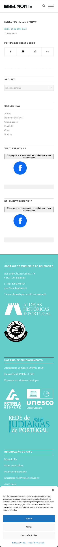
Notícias (8, 134)
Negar (29, 527)
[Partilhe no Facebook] (10, 51)
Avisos (7, 113)
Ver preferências (29, 535)
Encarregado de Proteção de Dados (21, 477)
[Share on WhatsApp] (35, 51)
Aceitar (29, 518)
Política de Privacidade (36, 542)
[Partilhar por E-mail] (47, 51)
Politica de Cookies (13, 465)
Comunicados (11, 121)
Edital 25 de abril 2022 (15, 28)
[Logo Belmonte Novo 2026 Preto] (24, 6)
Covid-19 (8, 125)
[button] (53, 490)
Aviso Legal (10, 483)
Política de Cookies (19, 542)
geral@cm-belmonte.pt (15, 287)
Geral (7, 130)
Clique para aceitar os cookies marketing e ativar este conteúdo (29, 156)
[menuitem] (42, 6)
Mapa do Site (10, 459)
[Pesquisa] (42, 6)
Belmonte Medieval (13, 117)
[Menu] (49, 6)
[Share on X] (23, 51)
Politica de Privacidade (15, 471)
